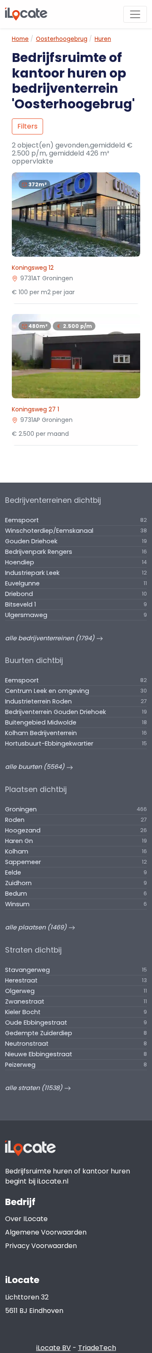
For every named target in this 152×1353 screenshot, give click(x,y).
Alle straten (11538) (34, 1088)
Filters (27, 126)
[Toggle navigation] (135, 14)
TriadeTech (97, 1348)
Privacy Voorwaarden (41, 1246)
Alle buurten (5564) (35, 766)
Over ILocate (26, 1219)
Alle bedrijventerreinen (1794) (50, 638)
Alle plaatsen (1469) (36, 927)
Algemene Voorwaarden (46, 1232)
